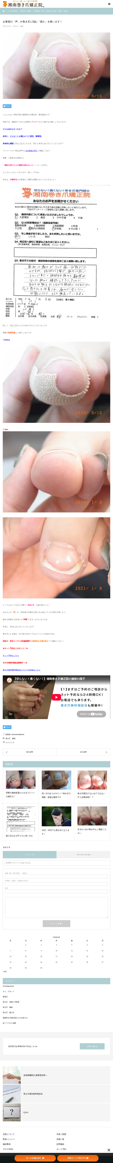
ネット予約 (61, 1149)
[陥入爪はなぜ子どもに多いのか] (21, 819)
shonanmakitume (17, 734)
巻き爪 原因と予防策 (11, 1002)
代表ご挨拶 (61, 1134)
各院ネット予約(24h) (77, 1158)
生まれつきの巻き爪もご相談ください (91, 831)
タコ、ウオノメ (8, 991)
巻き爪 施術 (18, 26)
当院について (8, 1134)
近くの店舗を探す (34, 1158)
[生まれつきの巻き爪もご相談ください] (92, 815)
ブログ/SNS (8, 1149)
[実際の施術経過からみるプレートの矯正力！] (21, 780)
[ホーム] (4, 11)
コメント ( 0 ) (29, 854)
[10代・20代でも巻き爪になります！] (56, 816)
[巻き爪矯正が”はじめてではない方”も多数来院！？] (92, 780)
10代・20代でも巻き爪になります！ (55, 832)
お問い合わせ (92, 1046)
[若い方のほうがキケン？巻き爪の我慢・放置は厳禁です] (56, 780)
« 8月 (5, 972)
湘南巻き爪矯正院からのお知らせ (15, 1018)
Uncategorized (8, 986)
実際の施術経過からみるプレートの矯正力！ (20, 795)
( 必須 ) (16, 873)
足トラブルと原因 (9, 1023)
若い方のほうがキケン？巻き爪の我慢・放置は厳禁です (56, 795)
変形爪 (5, 997)
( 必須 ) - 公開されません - (17, 880)
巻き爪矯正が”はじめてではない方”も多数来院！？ (91, 795)
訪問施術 (60, 1144)
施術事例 (6, 1144)
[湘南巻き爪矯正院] (23, 3)
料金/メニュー (9, 1139)
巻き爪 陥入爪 (8, 1012)
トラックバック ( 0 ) (83, 854)
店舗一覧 (60, 1139)
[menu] (109, 4)
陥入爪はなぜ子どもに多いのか (19, 836)
